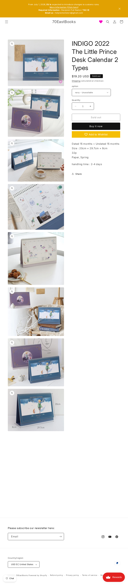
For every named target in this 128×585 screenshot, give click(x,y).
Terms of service (89, 575)
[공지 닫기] (119, 9)
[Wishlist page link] (101, 21)
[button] (6, 21)
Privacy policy (72, 575)
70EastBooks (22, 575)
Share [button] (78, 174)
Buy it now (96, 126)
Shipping (76, 81)
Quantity (76, 100)
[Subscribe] (60, 536)
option (75, 86)
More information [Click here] (64, 7)
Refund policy (56, 575)
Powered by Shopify (38, 575)
